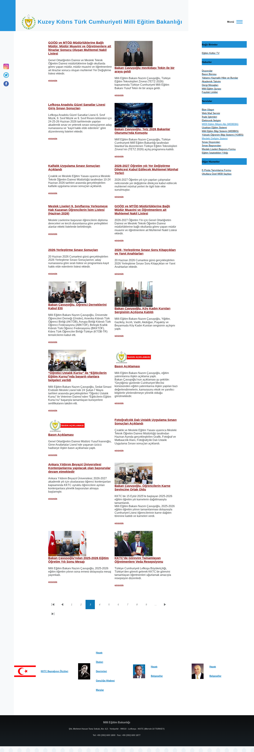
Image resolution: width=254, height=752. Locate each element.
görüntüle (52, 80)
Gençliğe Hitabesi (105, 680)
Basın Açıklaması (127, 366)
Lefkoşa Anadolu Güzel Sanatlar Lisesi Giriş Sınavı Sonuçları (76, 106)
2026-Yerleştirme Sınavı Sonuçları (73, 250)
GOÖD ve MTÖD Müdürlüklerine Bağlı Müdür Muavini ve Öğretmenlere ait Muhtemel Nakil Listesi (142, 209)
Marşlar (100, 690)
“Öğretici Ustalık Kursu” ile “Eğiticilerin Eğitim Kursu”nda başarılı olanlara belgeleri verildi (77, 376)
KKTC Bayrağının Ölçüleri (54, 671)
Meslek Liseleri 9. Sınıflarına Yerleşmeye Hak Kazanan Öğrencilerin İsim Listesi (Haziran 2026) (78, 209)
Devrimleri (101, 671)
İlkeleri (99, 662)
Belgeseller (157, 676)
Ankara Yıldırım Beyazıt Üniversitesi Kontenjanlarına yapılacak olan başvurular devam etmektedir (79, 468)
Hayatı (99, 652)
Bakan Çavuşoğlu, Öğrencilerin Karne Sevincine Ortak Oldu (142, 487)
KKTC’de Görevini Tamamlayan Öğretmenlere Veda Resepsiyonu (139, 559)
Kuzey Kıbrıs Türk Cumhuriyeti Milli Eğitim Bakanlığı (110, 22)
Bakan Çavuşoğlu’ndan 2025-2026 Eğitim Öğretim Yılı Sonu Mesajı (78, 559)
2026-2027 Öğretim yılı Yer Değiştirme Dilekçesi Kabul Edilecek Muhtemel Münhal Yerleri (146, 169)
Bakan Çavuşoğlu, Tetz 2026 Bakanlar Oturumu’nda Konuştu (142, 131)
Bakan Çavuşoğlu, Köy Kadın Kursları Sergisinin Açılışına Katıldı (142, 310)
